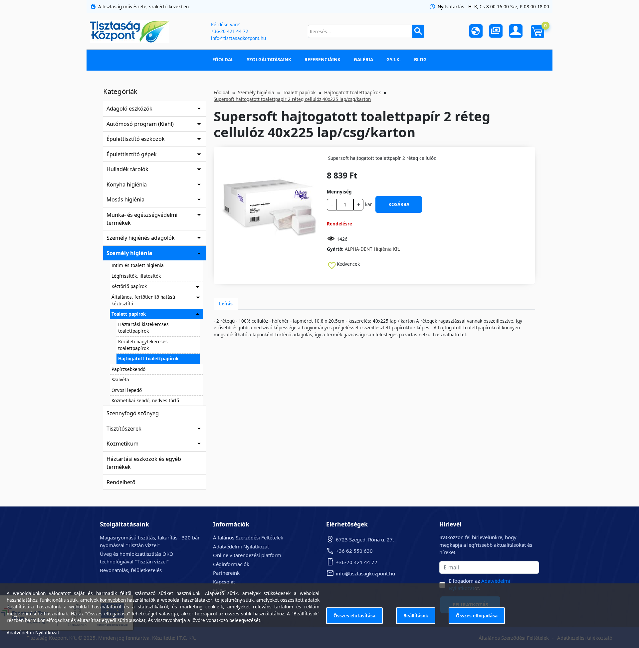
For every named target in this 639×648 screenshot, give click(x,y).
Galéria (363, 59)
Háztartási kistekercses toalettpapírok (143, 327)
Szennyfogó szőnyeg (132, 413)
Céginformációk (231, 564)
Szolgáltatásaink (269, 59)
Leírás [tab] (226, 303)
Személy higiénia (129, 253)
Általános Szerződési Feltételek (248, 537)
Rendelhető (120, 482)
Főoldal (223, 59)
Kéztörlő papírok (129, 286)
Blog (420, 59)
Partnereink (226, 572)
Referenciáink (322, 59)
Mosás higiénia (125, 199)
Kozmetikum (122, 443)
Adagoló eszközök (129, 108)
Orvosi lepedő (126, 390)
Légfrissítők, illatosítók (136, 276)
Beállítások (415, 615)
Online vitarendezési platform (247, 555)
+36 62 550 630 (354, 550)
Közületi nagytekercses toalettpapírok (143, 344)
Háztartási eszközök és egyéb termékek (143, 463)
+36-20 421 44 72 (229, 31)
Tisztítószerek (123, 428)
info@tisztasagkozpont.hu (238, 38)
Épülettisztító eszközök (135, 139)
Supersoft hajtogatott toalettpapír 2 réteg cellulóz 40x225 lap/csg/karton (292, 99)
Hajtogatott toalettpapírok (148, 358)
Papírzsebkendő (128, 369)
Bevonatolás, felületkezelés (131, 570)
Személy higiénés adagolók (140, 237)
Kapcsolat (224, 581)
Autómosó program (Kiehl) (140, 124)
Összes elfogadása (477, 615)
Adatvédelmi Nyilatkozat (241, 546)
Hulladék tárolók (127, 169)
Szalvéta (120, 379)
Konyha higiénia (126, 184)
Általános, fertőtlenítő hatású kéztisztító (143, 300)
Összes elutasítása (354, 615)
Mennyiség (339, 191)
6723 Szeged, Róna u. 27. (365, 539)
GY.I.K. (393, 59)
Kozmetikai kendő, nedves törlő (145, 400)
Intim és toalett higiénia (137, 265)
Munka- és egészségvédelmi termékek (141, 218)
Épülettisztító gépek (131, 154)
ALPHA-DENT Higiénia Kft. (372, 249)
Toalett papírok (128, 314)
